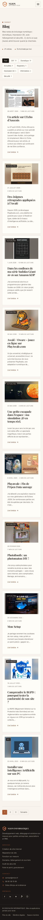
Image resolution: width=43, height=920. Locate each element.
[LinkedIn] (10, 896)
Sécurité (8, 76)
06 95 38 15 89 (11, 881)
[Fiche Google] (16, 896)
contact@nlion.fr (11, 878)
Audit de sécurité (11, 44)
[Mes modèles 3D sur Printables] (21, 896)
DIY (13, 61)
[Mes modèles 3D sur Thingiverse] (27, 896)
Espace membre (33, 915)
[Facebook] (4, 896)
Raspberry (21, 66)
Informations (25, 71)
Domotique (26, 61)
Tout (5, 61)
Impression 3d (10, 71)
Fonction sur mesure (12, 34)
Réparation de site (11, 29)
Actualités (8, 66)
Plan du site (6, 915)
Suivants (23, 812)
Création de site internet (14, 24)
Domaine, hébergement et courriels (18, 39)
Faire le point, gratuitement (15, 49)
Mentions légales (19, 915)
